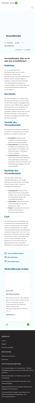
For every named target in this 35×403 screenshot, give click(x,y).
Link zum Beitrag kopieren (15, 253)
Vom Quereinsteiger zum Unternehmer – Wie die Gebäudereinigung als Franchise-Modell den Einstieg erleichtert (17, 370)
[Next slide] (28, 324)
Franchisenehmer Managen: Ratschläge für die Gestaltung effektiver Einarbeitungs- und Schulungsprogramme (16, 394)
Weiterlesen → (10, 314)
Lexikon (17, 43)
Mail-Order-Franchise (12, 294)
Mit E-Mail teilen (12, 257)
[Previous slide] (7, 324)
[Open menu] (32, 8)
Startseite (10, 43)
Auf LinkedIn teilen (13, 261)
